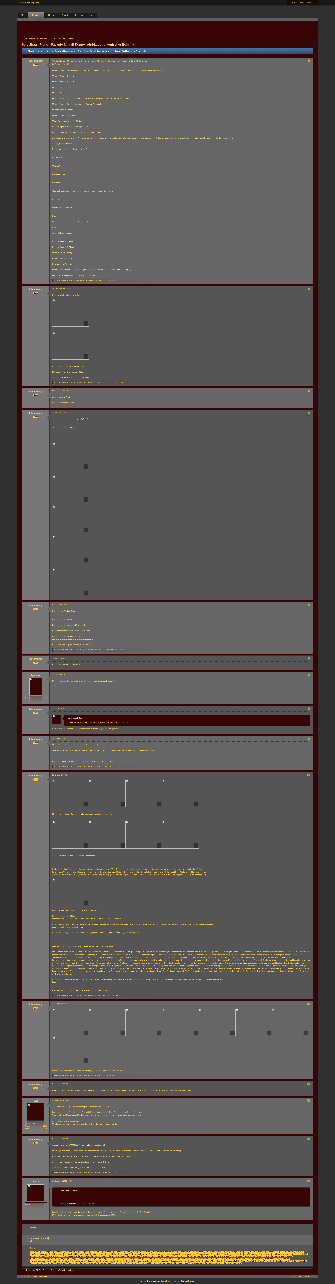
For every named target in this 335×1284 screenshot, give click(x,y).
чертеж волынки (172, 1254)
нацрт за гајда (204, 1254)
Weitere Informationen (145, 51)
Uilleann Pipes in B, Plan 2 (63, 76)
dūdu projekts (234, 1254)
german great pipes (143, 1261)
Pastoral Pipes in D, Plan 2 (63, 247)
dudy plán (299, 1252)
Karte (91, 15)
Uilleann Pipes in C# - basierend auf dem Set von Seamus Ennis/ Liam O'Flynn (85, 70)
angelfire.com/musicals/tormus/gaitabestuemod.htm (73, 1162)
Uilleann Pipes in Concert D (63, 110)
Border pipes (168, 1256)
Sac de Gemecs (287, 1252)
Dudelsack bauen (271, 1259)
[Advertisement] (167, 29)
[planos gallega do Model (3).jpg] (107, 793)
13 (308, 1100)
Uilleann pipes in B (230, 1261)
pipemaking (285, 1259)
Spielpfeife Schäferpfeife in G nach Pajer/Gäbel (71, 377)
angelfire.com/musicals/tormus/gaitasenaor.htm (71, 1167)
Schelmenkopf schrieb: (70, 1191)
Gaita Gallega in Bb (299, 1261)
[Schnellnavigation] (311, 19)
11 (308, 1004)
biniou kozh (89, 1259)
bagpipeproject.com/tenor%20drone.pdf (68, 625)
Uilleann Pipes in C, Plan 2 (63, 93)
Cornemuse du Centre (153, 1259)
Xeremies (54, 1259)
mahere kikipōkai (71, 1256)
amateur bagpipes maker (41, 1261)
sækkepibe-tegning (281, 1254)
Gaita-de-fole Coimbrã (40, 1259)
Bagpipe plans (145, 1252)
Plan (128, 1252)
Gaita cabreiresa (223, 1256)
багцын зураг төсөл (189, 1254)
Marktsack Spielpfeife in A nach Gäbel (67, 372)
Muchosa (229, 1259)
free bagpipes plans (234, 1263)
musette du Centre (170, 1259)
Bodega (139, 1259)
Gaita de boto (209, 1256)
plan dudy (124, 1254)
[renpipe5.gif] (217, 1022)
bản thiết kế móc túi (55, 1256)
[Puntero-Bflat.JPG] (70, 582)
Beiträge (28, 698)
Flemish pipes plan (89, 1263)
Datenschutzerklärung (28, 1276)
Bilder (27, 1128)
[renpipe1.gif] (70, 1022)
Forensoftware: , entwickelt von (167, 1281)
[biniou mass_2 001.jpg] (70, 346)
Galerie (65, 15)
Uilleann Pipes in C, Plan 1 (63, 87)
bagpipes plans (195, 1261)
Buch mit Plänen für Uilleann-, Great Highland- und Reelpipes (77, 132)
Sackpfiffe (258, 1259)
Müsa (72, 1259)
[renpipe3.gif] (144, 1022)
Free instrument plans (215, 1263)
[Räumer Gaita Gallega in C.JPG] (180, 793)
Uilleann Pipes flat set (212, 1261)
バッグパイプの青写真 (299, 1254)
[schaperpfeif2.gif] (144, 835)
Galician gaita (237, 1256)
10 (308, 775)
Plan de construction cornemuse (164, 1252)
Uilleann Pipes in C (247, 1261)
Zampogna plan (37, 1263)
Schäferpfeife (47, 1252)
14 (308, 1139)
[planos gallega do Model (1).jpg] (70, 793)
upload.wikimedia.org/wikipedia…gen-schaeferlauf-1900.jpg (108, 952)
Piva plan (133, 1263)
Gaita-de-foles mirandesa (283, 1256)
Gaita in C (56, 166)
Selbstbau (119, 1252)
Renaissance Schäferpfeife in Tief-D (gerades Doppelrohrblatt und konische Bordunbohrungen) (91, 270)
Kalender (78, 15)
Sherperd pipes (182, 1263)
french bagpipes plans (61, 1261)
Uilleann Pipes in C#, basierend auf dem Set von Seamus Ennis (78, 104)
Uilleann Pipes (273, 1252)
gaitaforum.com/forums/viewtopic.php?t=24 (70, 419)
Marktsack (59, 1252)
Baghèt (63, 1259)
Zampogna (109, 1252)
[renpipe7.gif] (290, 1022)
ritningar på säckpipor (239, 1252)
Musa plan (50, 1263)
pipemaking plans (78, 1261)
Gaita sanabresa (264, 1256)
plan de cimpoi (84, 1254)
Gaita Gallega (96, 1252)
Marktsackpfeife (71, 1252)
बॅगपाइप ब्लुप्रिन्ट (85, 1256)
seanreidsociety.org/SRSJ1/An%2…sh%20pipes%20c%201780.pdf (79, 750)
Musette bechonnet (205, 1259)
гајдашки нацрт (157, 1254)
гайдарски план (98, 1254)
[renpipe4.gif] (180, 1022)
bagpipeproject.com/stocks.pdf (65, 619)
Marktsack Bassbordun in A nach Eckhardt (69, 366)
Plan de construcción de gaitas (217, 1252)
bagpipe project (93, 1261)
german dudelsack (126, 1261)
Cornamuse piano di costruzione (191, 1252)
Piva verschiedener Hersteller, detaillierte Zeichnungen (74, 222)
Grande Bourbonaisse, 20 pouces (66, 665)
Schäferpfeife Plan (197, 1263)
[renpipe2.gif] (107, 1022)
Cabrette (119, 1259)
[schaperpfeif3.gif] (107, 835)
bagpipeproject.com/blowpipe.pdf (66, 636)
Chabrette (129, 1259)
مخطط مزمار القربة (38, 1256)
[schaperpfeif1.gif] (70, 835)
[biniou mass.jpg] (70, 313)
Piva (54, 216)
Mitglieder (51, 15)
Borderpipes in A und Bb (62, 264)
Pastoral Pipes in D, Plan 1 (63, 241)
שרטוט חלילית (266, 1254)
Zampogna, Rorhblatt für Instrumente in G (69, 149)
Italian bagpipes (105, 1263)
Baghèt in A (57, 157)
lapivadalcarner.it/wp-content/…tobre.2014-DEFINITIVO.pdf (77, 910)
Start (23, 15)
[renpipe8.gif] (70, 1050)
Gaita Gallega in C (282, 1261)
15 (308, 1181)
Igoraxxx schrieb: (75, 718)
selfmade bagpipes (109, 1261)
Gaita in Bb (57, 183)
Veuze (110, 1259)
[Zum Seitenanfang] (311, 282)
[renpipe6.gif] (254, 1022)
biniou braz (101, 1259)
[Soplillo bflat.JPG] (70, 549)
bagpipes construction (179, 1261)
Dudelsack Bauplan (257, 1252)
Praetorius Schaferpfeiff (62, 208)
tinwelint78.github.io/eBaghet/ (64, 275)
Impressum (43, 1276)
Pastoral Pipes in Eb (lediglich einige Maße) (70, 127)
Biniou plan (145, 1263)
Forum (36, 15)
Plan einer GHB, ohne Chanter (65, 611)
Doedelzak (219, 1259)
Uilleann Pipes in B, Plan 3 (63, 82)
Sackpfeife (84, 1252)
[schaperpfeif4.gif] (180, 835)
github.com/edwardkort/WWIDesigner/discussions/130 (74, 1090)
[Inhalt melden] (306, 282)
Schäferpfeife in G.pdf (61, 397)
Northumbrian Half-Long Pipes (64, 253)
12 (308, 1084)
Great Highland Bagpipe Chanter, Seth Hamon (71, 645)
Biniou (79, 1259)
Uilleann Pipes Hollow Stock (63, 115)
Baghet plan (61, 1263)
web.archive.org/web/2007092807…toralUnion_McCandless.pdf (78, 1145)
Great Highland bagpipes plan (163, 1263)
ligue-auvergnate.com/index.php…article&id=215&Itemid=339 (77, 761)
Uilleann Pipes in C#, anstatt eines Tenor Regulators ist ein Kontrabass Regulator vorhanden (90, 98)
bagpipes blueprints (161, 1261)
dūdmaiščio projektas (250, 1254)
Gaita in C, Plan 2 (59, 174)
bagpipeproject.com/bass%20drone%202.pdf (71, 631)
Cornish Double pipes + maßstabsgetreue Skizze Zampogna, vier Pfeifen (82, 191)
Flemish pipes (74, 1263)
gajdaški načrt (71, 1254)
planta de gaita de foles (139, 1254)
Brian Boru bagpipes (119, 1256)
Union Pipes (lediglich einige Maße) (67, 121)
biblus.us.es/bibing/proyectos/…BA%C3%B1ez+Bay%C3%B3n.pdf (79, 1156)
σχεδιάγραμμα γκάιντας (40, 1254)
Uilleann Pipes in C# (265, 1261)
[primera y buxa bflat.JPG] (70, 489)
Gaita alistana (181, 1256)
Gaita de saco (250, 1256)
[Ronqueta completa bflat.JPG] (70, 519)
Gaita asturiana (195, 1256)
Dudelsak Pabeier (219, 1254)
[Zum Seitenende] (315, 19)
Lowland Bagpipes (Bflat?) (63, 258)
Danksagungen (30, 1123)
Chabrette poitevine (188, 1259)
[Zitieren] (302, 282)
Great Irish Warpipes (101, 1256)
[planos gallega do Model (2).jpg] (144, 793)
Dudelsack (35, 1252)
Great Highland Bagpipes (62, 233)
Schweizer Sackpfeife (244, 1259)
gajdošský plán (57, 1254)
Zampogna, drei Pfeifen (62, 143)
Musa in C (56, 199)
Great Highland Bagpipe (152, 1256)
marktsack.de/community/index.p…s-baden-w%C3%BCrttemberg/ (79, 990)
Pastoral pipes (135, 1256)
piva (134, 1252)
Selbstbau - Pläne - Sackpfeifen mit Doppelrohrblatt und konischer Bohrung (78, 44)
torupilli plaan (113, 1254)
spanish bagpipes (120, 1263)
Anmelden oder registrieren (29, 3)
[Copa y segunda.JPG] (70, 456)
